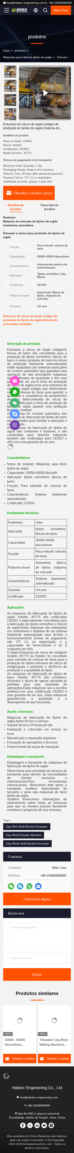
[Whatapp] (29, 886)
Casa (6, 50)
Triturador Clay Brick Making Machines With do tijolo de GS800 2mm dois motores (53, 1042)
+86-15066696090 (60, 2)
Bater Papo (61, 10)
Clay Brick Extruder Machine (23, 835)
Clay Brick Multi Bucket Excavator (27, 826)
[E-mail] (38, 886)
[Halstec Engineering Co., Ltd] (19, 10)
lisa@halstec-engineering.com (26, 2)
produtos (20, 50)
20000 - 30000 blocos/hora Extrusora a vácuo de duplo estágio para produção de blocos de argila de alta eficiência (19, 1042)
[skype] (20, 886)
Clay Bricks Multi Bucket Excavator (27, 843)
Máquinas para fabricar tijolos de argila (27, 57)
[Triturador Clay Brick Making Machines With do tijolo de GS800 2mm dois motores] (54, 1020)
